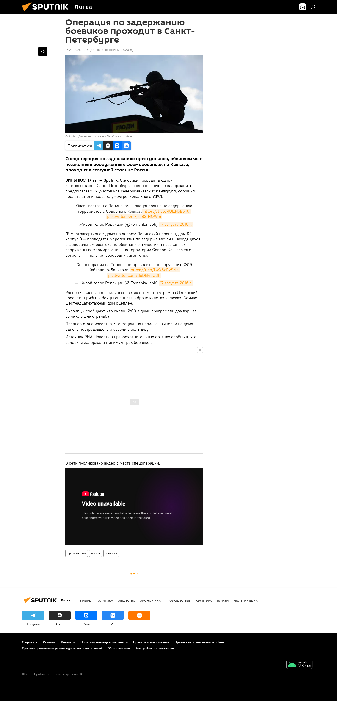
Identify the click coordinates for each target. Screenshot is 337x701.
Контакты (68, 642)
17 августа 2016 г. (176, 224)
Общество (126, 600)
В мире (95, 553)
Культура (204, 600)
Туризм (222, 600)
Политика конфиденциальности (104, 642)
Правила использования (151, 642)
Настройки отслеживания (155, 648)
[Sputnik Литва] (47, 13)
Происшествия (76, 553)
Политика (104, 600)
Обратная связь (119, 648)
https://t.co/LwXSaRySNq (155, 269)
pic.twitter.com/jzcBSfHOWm (134, 216)
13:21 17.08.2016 (76, 50)
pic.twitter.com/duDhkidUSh (134, 275)
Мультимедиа (245, 600)
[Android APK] (299, 665)
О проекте (29, 642)
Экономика (150, 600)
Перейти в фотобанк (119, 136)
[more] (42, 51)
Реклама (49, 642)
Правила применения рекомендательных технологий (62, 648)
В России (111, 553)
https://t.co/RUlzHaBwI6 (166, 211)
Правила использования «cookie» (199, 642)
